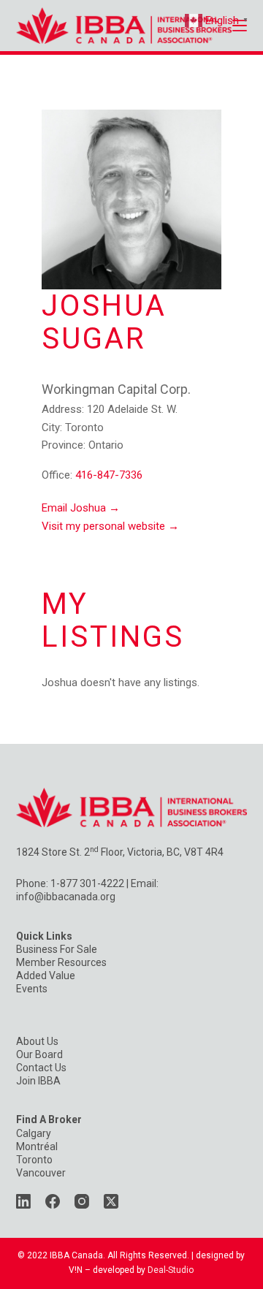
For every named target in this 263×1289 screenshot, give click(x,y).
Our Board (39, 1054)
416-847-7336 (108, 475)
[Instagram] (82, 1201)
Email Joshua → (81, 507)
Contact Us (41, 1067)
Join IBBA (38, 1081)
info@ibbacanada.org (65, 896)
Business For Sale (56, 949)
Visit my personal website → (110, 526)
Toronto (34, 1160)
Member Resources (61, 962)
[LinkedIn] (23, 1201)
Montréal (37, 1146)
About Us (37, 1041)
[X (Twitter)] (111, 1201)
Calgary (33, 1133)
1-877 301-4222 (87, 883)
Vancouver (41, 1173)
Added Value (45, 975)
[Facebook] (52, 1201)
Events (31, 989)
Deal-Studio (171, 1270)
